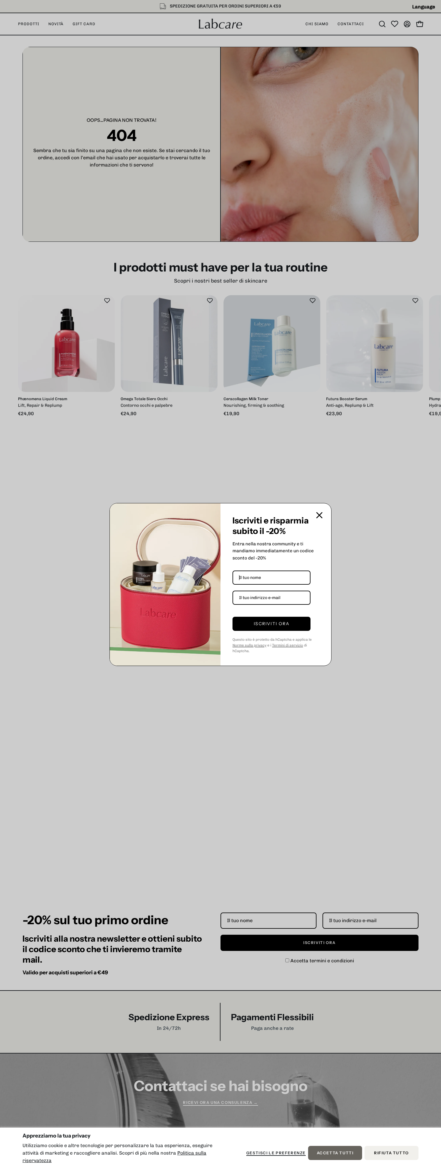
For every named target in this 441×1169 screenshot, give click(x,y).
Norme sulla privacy (249, 645)
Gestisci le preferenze (276, 1153)
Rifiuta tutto (391, 1153)
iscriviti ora (272, 623)
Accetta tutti (335, 1153)
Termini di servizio (287, 645)
